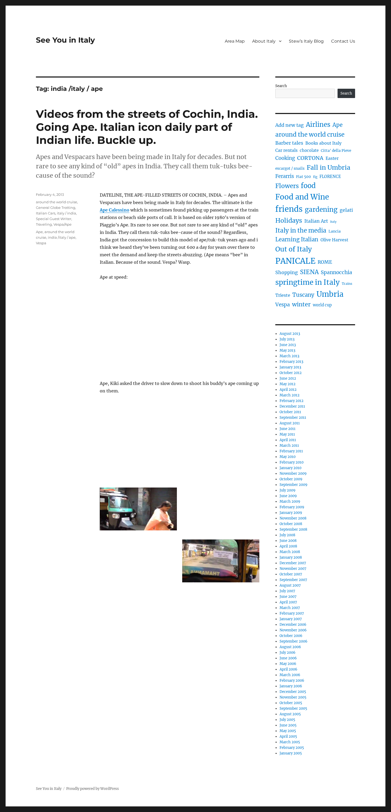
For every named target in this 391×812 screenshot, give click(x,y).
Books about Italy (323, 143)
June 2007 (288, 596)
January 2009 (291, 512)
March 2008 (290, 552)
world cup (322, 305)
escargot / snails (290, 168)
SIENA (309, 272)
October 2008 (291, 524)
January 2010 (290, 468)
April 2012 (288, 389)
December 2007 (293, 563)
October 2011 (290, 412)
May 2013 (287, 350)
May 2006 (288, 663)
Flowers (287, 186)
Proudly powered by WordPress (92, 788)
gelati (346, 210)
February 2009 (292, 507)
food (308, 185)
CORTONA (310, 158)
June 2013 (288, 345)
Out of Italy (293, 249)
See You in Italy (65, 39)
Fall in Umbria (328, 167)
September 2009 (293, 484)
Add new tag (289, 125)
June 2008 (288, 540)
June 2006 (288, 658)
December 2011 (292, 406)
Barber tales (289, 143)
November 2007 (293, 568)
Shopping (286, 272)
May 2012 (288, 384)
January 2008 (291, 557)
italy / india (66, 213)
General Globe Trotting (55, 207)
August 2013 (290, 333)
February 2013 (291, 361)
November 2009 (293, 473)
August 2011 (290, 423)
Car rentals (286, 150)
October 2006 (291, 636)
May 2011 (287, 434)
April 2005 (288, 736)
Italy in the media (300, 230)
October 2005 (291, 703)
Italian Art (316, 221)
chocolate (309, 150)
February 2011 (291, 451)
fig (315, 177)
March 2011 (289, 445)
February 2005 (292, 747)
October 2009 (291, 479)
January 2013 (290, 367)
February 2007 (292, 613)
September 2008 (293, 529)
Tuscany (303, 294)
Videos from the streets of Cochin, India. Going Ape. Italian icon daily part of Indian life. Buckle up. (147, 127)
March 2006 (290, 675)
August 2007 (290, 585)
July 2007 (287, 591)
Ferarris (284, 176)
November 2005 (293, 697)
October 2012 (291, 373)
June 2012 (288, 378)
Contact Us (343, 41)
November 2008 (293, 518)
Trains (347, 284)
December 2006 (293, 624)
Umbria (330, 294)
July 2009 (288, 490)
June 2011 (288, 429)
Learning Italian (296, 239)
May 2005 (288, 731)
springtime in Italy (307, 282)
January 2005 (291, 753)
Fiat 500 (303, 176)
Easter (332, 158)
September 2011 (293, 417)
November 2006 (293, 630)
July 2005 (287, 719)
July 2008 (287, 535)
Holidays (288, 220)
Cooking (285, 158)
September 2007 (293, 580)
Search (281, 86)
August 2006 (290, 647)
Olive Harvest (334, 239)
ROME (325, 262)
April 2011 (288, 440)
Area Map (235, 41)
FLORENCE (330, 176)
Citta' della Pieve (336, 150)
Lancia (334, 231)
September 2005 (293, 708)
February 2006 (292, 680)
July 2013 (287, 339)
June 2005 (288, 725)
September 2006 (293, 641)
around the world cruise (56, 202)
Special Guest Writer (53, 219)
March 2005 (290, 742)
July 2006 (288, 652)
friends (289, 209)
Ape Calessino (114, 210)
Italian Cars (45, 213)
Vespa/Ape (62, 224)
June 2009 (288, 496)
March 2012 (290, 395)
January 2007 (291, 619)
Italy (333, 222)
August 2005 (290, 714)
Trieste (282, 295)
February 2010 (291, 462)
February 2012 (291, 401)
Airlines (318, 124)
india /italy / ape (62, 237)
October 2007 (291, 574)
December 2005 (293, 691)
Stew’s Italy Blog (306, 41)
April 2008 (288, 546)
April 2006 (288, 669)
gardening (321, 209)
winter (301, 304)
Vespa (41, 243)
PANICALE (295, 261)
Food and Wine (302, 197)
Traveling (44, 224)
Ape (39, 232)
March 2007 (290, 608)
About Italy (264, 41)
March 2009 (290, 501)
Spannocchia (336, 272)
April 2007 (288, 602)
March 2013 (289, 356)
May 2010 (288, 456)
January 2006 (291, 686)
